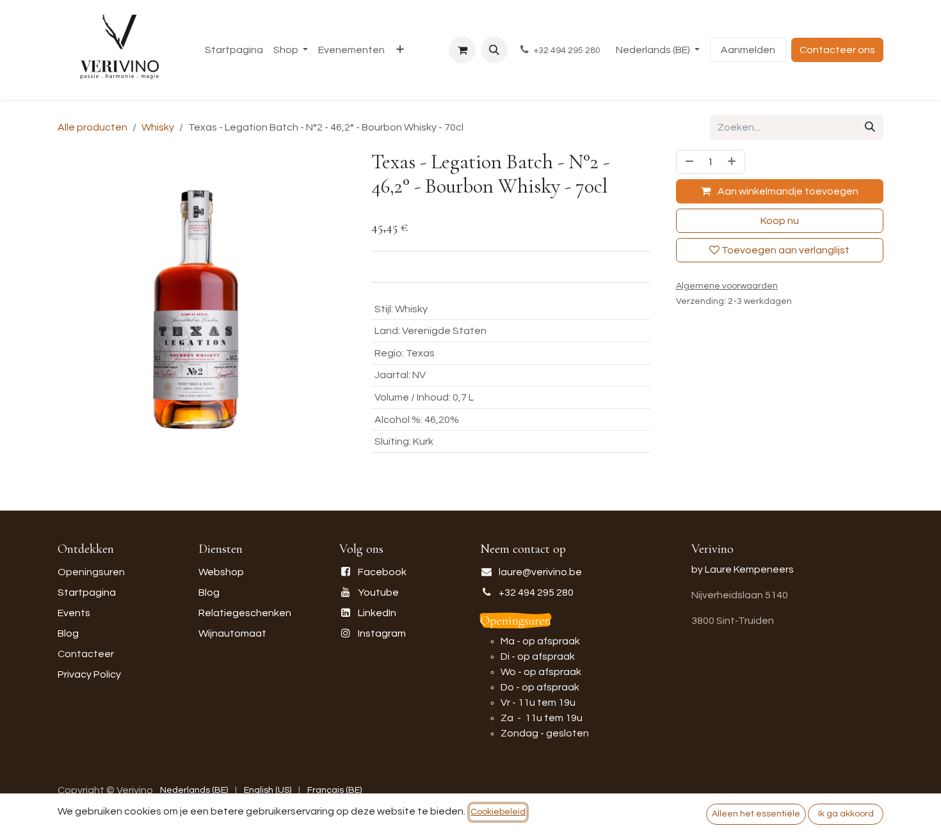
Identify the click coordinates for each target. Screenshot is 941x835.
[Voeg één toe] (732, 161)
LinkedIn (377, 613)
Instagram (382, 633)
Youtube (378, 592)
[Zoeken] (870, 127)
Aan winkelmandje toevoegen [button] (787, 191)
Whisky (157, 127)
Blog (68, 633)
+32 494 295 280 (536, 592)
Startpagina (87, 592)
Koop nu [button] (779, 221)
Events (74, 613)
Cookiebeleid (498, 811)
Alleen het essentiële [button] (756, 813)
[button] (494, 49)
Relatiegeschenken (244, 613)
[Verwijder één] (688, 161)
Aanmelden (748, 50)
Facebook (382, 572)
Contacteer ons (837, 50)
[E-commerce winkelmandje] (462, 49)
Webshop (221, 572)
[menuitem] (234, 50)
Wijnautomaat (232, 633)
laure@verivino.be (540, 572)
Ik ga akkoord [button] (846, 813)
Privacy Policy (89, 674)
